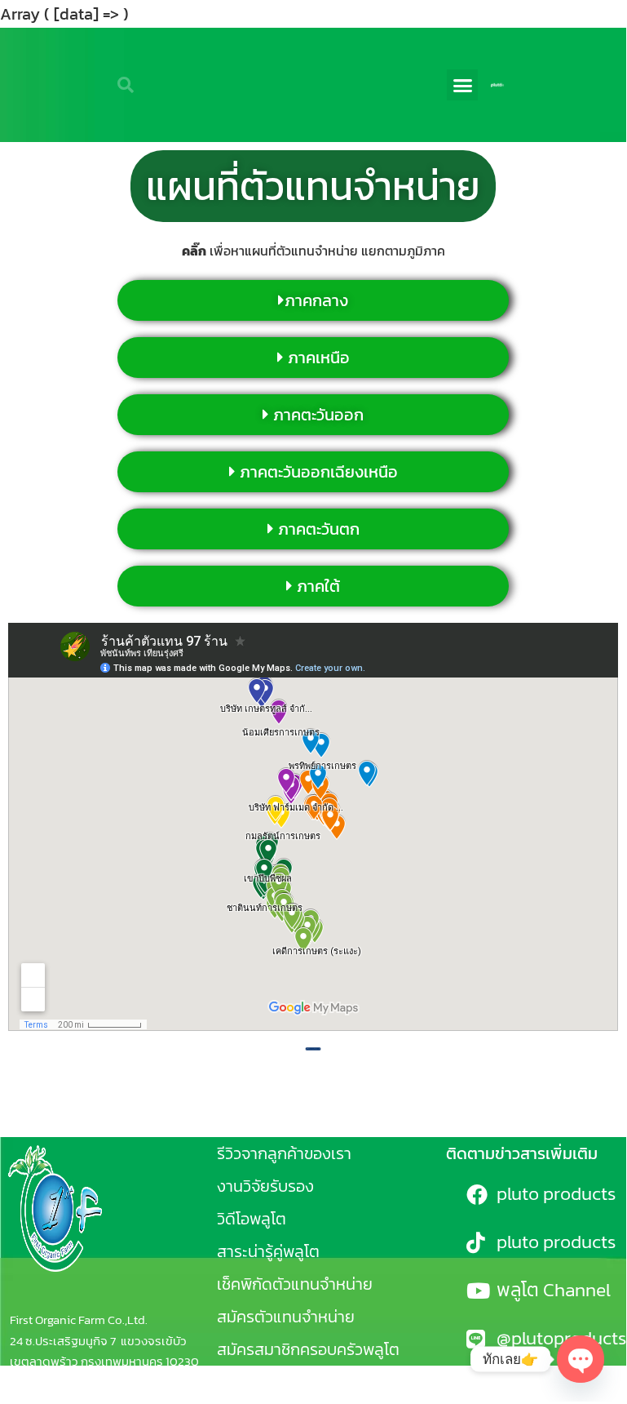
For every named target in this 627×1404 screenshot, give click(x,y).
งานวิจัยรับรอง (265, 1186)
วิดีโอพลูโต (251, 1218)
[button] (462, 84)
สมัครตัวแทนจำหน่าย (286, 1316)
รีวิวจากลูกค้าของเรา (284, 1153)
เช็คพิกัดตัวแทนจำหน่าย (295, 1284)
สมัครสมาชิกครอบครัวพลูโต (308, 1349)
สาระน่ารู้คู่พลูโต (268, 1251)
